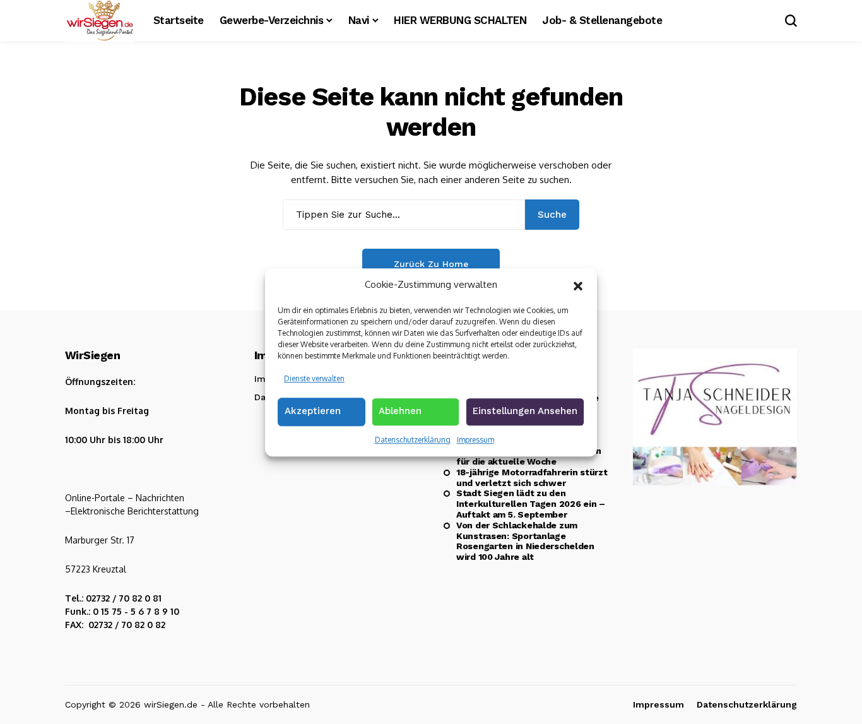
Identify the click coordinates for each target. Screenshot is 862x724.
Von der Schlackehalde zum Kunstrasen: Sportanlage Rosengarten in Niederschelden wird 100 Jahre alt (525, 541)
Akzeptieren (313, 411)
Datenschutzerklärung (413, 439)
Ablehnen (400, 411)
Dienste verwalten (314, 378)
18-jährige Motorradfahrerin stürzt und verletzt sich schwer (531, 477)
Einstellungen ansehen (525, 411)
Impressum (475, 439)
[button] (578, 284)
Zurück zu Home (431, 264)
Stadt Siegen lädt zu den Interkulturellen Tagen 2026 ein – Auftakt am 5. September (530, 503)
